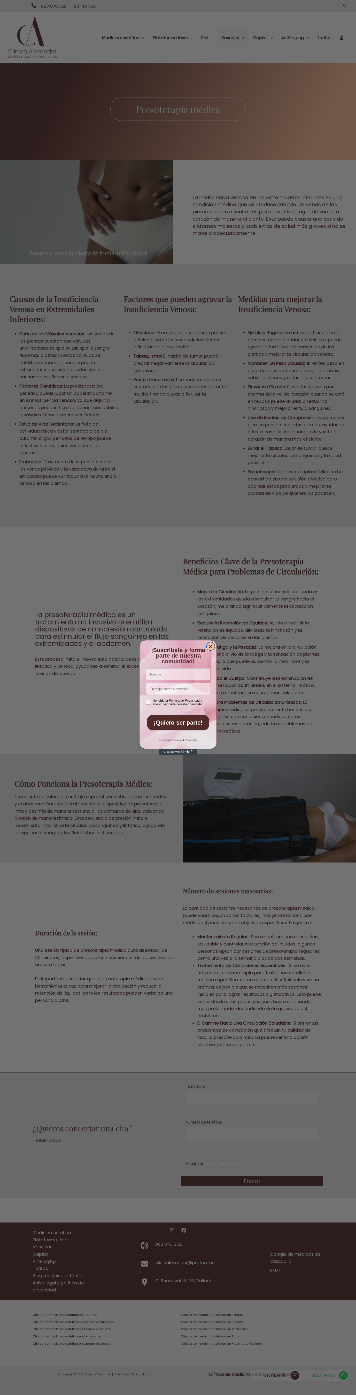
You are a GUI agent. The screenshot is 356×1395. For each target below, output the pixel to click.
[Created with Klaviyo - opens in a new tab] (178, 752)
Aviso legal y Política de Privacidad (178, 740)
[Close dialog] (210, 646)
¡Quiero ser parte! (178, 722)
